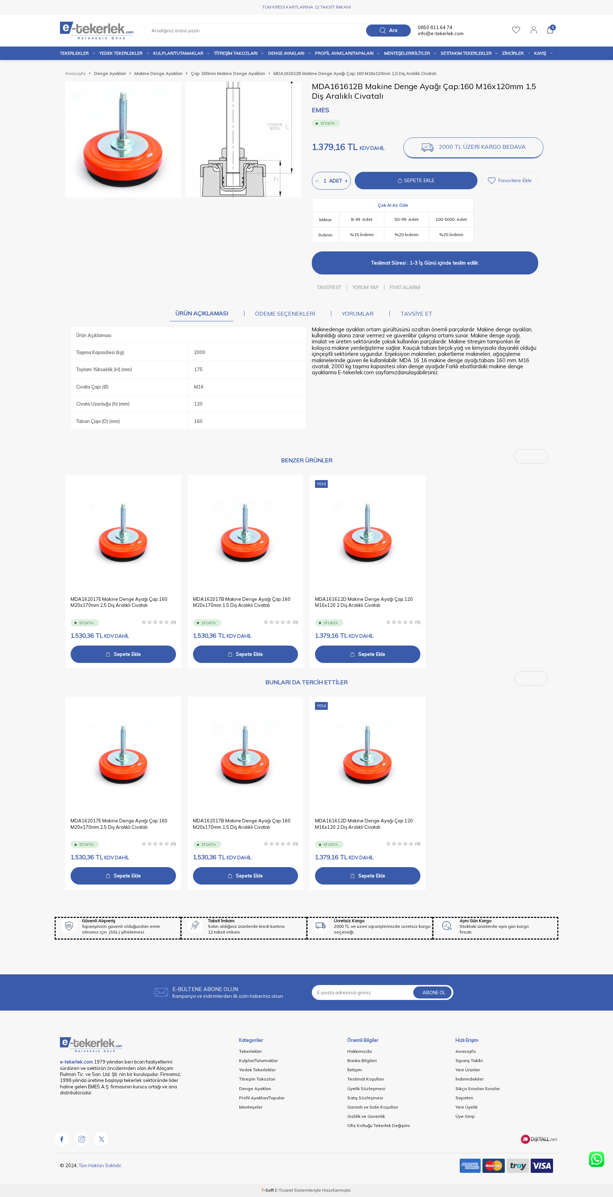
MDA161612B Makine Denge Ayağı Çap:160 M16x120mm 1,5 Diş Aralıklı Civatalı (355, 73)
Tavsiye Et (329, 287)
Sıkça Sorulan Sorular (477, 1088)
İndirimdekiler (469, 1079)
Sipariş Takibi (469, 1060)
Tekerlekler (74, 53)
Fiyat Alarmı (405, 287)
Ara (393, 30)
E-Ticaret (284, 1190)
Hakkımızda (359, 1051)
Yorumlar (358, 313)
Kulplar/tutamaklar (178, 53)
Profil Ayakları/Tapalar (262, 1097)
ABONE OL (434, 992)
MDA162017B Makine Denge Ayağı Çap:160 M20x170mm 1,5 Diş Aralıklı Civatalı (242, 602)
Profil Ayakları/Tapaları (344, 53)
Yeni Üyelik (466, 1107)
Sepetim (464, 1097)
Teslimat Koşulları (365, 1079)
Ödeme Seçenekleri (285, 313)
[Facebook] (62, 1139)
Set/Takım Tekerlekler (466, 53)
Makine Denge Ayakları (158, 73)
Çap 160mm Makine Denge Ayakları (228, 73)
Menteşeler (251, 1107)
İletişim (354, 1069)
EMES (320, 110)
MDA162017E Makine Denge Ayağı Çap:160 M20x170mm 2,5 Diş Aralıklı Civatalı (119, 602)
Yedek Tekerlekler (121, 53)
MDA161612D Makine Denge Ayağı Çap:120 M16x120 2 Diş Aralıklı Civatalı (364, 602)
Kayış (540, 53)
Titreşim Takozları (236, 53)
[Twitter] (101, 1139)
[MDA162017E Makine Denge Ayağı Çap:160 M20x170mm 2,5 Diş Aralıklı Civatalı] (123, 533)
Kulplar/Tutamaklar (258, 1060)
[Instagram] (81, 1139)
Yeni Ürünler (467, 1069)
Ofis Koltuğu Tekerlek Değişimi (378, 1125)
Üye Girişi (465, 1116)
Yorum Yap (365, 287)
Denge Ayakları (286, 53)
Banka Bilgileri (362, 1060)
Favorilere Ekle (515, 180)
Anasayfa (75, 73)
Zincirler (513, 53)
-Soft (268, 1190)
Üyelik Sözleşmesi (366, 1088)
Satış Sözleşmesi (365, 1097)
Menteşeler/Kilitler (407, 53)
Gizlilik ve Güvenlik (366, 1116)
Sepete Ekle (127, 654)
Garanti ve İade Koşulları (372, 1107)
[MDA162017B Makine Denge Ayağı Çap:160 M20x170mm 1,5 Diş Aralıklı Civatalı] (246, 533)
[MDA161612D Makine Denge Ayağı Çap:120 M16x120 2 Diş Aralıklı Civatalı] (368, 533)
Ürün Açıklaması (201, 313)
